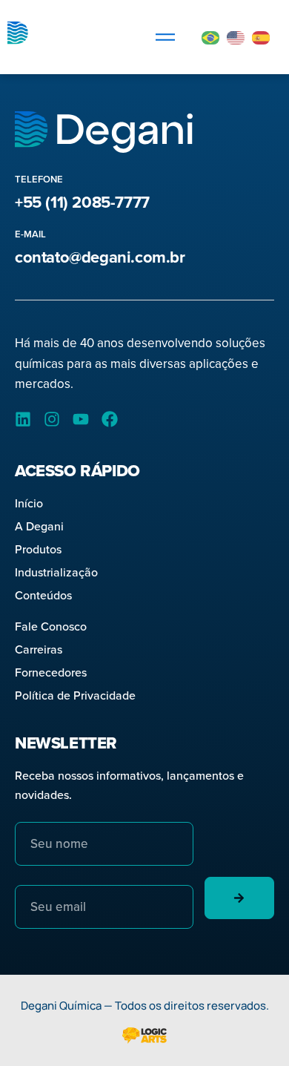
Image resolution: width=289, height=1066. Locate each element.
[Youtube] (81, 419)
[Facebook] (110, 419)
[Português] (211, 37)
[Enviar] (240, 898)
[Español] (261, 37)
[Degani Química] (63, 37)
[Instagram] (52, 419)
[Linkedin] (23, 419)
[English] (236, 37)
